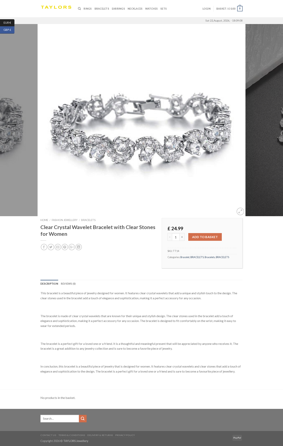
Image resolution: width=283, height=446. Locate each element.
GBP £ (8, 30)
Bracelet (184, 257)
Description (49, 283)
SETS (163, 8)
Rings (88, 8)
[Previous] (10, 120)
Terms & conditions (72, 435)
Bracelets (102, 8)
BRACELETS (88, 220)
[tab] (49, 284)
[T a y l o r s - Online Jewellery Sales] (56, 8)
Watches (151, 8)
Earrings (118, 8)
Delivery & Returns (100, 435)
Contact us (48, 435)
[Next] (272, 120)
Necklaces (135, 8)
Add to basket (205, 237)
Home (44, 220)
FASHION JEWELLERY (65, 220)
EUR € (9, 22)
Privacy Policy (125, 435)
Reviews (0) (68, 283)
